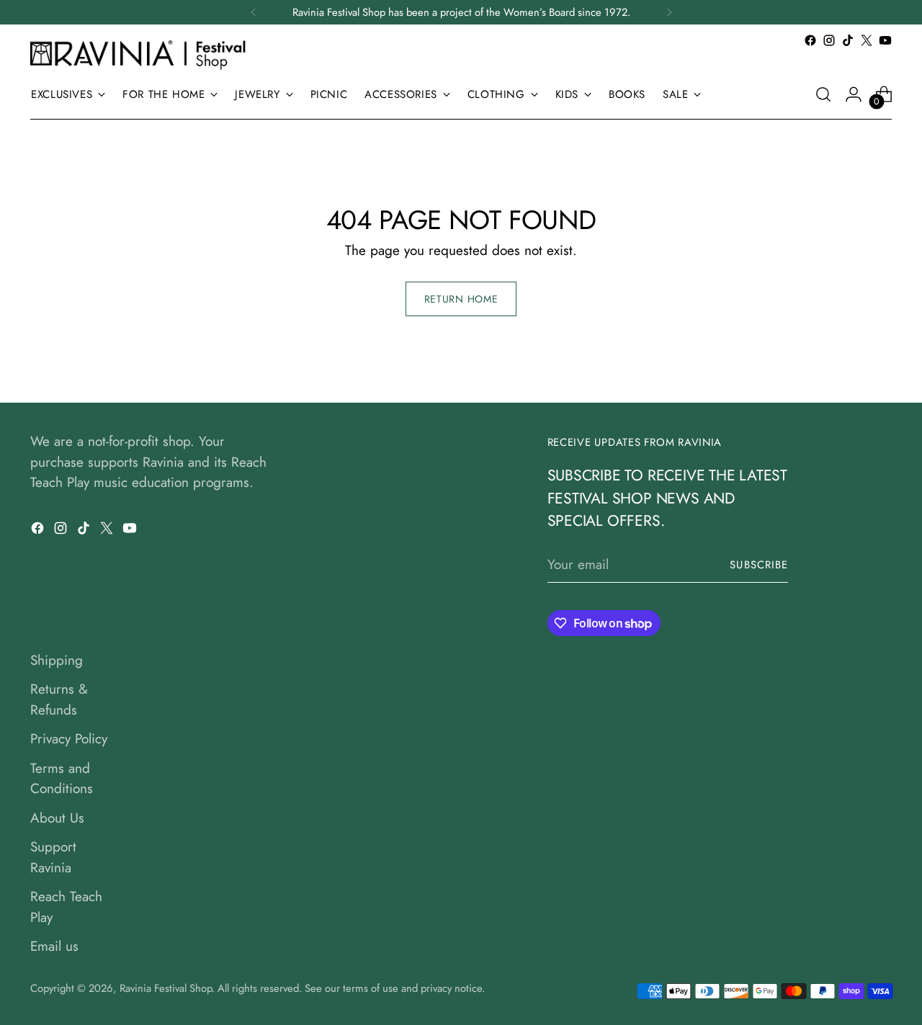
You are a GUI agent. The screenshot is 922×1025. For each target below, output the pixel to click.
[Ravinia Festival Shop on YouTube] (885, 40)
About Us (57, 818)
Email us (54, 946)
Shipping (56, 660)
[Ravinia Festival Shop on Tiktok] (847, 40)
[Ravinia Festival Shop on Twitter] (866, 40)
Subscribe (759, 565)
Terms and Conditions (61, 778)
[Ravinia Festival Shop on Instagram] (829, 40)
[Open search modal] (823, 94)
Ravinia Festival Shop (166, 988)
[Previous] (253, 12)
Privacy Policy (68, 738)
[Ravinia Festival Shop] (142, 54)
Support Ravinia (53, 857)
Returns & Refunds (59, 699)
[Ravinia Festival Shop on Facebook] (810, 40)
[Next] (669, 12)
